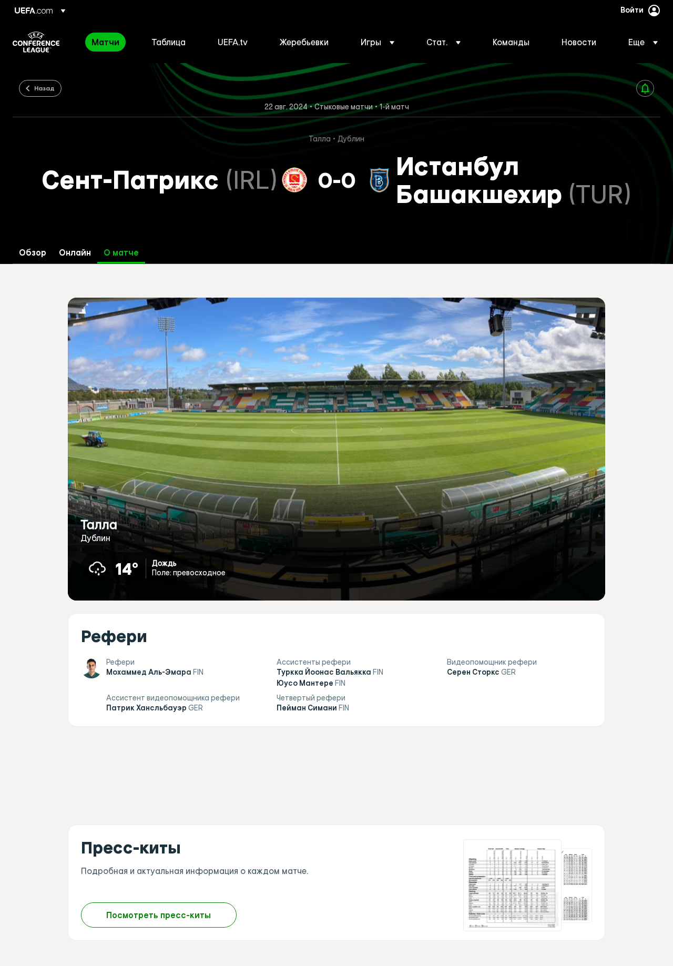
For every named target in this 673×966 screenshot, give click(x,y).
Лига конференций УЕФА (36, 42)
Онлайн (75, 252)
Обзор (32, 252)
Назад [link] (44, 87)
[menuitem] (108, 42)
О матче (121, 252)
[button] (377, 42)
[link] (105, 42)
